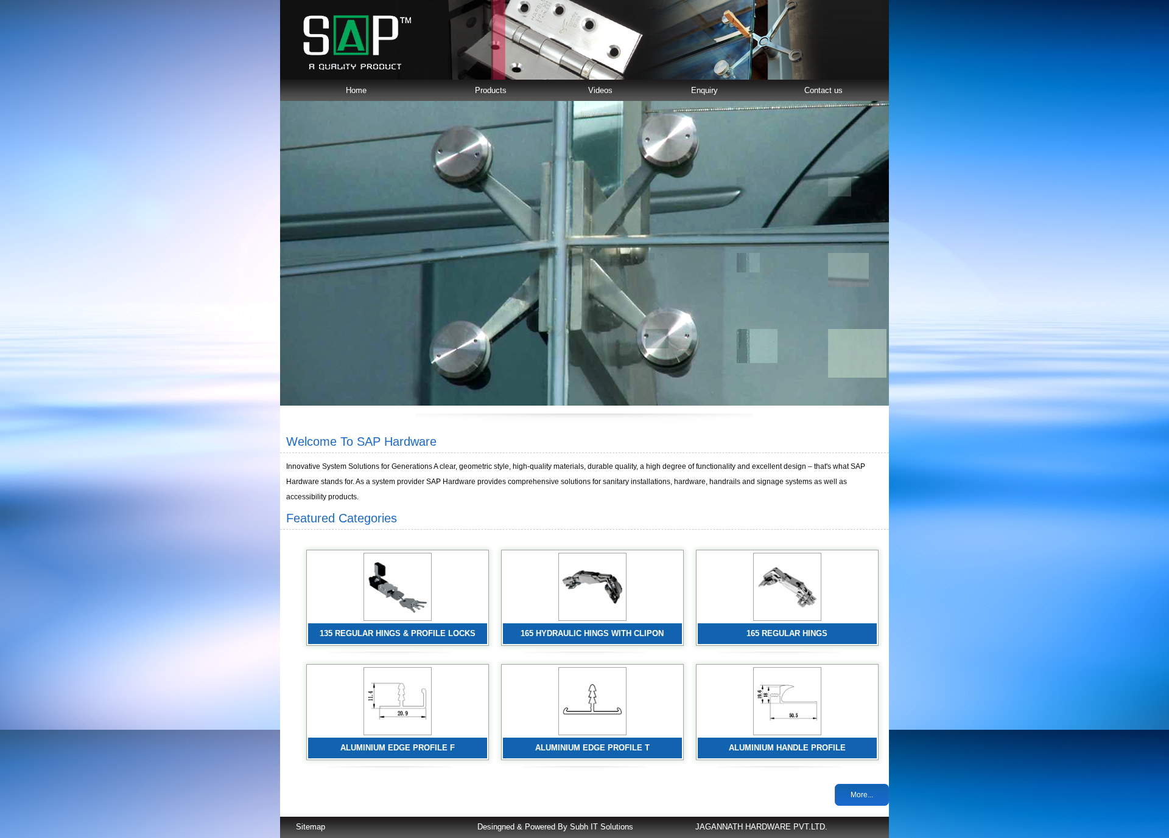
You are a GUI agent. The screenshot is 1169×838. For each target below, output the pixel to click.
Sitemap (310, 826)
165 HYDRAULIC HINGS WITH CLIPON (592, 633)
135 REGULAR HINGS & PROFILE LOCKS (398, 633)
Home (356, 90)
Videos (600, 90)
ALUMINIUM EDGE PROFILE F (397, 747)
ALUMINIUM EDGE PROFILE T (592, 747)
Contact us (823, 90)
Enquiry (704, 90)
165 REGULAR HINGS (786, 633)
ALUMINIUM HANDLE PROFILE (787, 747)
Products (491, 90)
